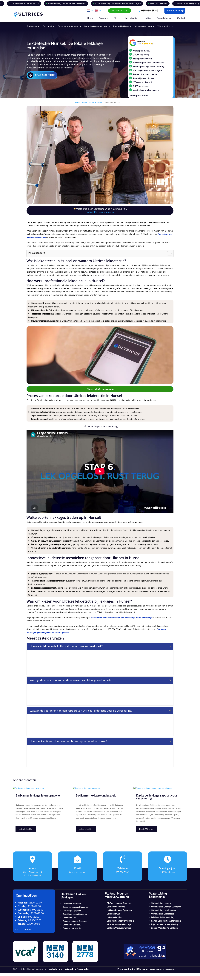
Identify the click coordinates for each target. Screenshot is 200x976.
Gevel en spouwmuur (68, 26)
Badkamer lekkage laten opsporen (38, 795)
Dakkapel (47, 26)
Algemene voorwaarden (162, 969)
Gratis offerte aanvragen (100, 389)
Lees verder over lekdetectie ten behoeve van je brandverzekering (121, 617)
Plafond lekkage (121, 26)
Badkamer (32, 26)
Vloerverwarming (143, 26)
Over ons (103, 18)
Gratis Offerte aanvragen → (100, 212)
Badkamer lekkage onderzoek (96, 795)
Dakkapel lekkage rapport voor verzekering (156, 796)
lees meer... (25, 829)
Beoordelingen (164, 18)
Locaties (147, 18)
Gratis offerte (173, 10)
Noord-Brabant (95, 102)
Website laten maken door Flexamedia (69, 969)
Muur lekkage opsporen (95, 26)
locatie (84, 102)
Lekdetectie (131, 18)
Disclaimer (142, 969)
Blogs (116, 18)
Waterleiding (163, 26)
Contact (181, 18)
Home (90, 18)
